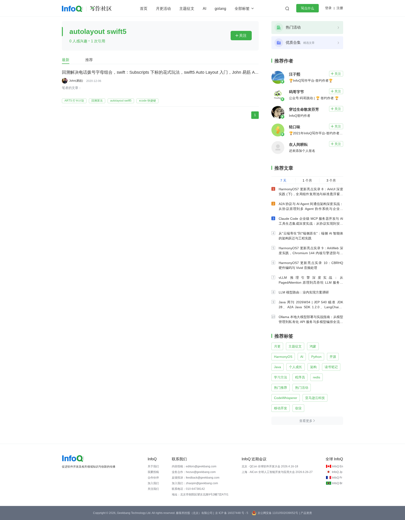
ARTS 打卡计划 (74, 100)
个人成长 (295, 367)
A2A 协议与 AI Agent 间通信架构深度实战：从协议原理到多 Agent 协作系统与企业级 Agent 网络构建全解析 (311, 209)
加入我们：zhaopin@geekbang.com (195, 483)
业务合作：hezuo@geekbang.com (194, 472)
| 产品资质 (305, 513)
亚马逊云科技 (315, 398)
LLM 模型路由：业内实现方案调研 (304, 292)
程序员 (300, 377)
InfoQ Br (337, 483)
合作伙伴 (153, 477)
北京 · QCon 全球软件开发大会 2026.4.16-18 (270, 466)
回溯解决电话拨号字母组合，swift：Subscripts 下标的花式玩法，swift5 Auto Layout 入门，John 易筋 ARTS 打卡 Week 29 (176, 72)
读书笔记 (331, 367)
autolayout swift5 (120, 100)
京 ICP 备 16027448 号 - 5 (231, 513)
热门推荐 (280, 387)
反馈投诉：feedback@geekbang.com (195, 477)
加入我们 (153, 483)
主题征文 (186, 9)
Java (277, 367)
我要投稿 (153, 472)
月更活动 (163, 9)
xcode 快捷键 (147, 100)
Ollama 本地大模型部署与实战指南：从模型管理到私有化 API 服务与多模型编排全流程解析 (311, 322)
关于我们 (153, 466)
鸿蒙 (313, 346)
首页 (143, 9)
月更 (277, 346)
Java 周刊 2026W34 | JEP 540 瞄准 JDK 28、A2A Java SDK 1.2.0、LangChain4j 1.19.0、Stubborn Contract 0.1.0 (311, 307)
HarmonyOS (283, 357)
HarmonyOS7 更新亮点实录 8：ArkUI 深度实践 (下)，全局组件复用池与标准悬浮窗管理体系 (311, 194)
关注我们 (153, 489)
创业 (298, 408)
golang (220, 9)
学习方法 (280, 377)
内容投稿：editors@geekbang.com (194, 466)
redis (316, 377)
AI (204, 9)
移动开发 (280, 408)
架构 (313, 367)
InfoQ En (337, 466)
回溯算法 (97, 100)
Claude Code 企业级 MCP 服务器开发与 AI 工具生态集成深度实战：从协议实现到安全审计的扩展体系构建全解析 (311, 223)
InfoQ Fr (337, 477)
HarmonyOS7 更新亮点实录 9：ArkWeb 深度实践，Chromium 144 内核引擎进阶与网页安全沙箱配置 (311, 253)
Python (316, 357)
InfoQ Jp (337, 472)
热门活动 (301, 387)
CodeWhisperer (285, 398)
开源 (333, 357)
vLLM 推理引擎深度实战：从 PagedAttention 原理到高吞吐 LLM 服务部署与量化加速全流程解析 (311, 282)
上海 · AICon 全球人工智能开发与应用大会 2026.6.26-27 (277, 472)
